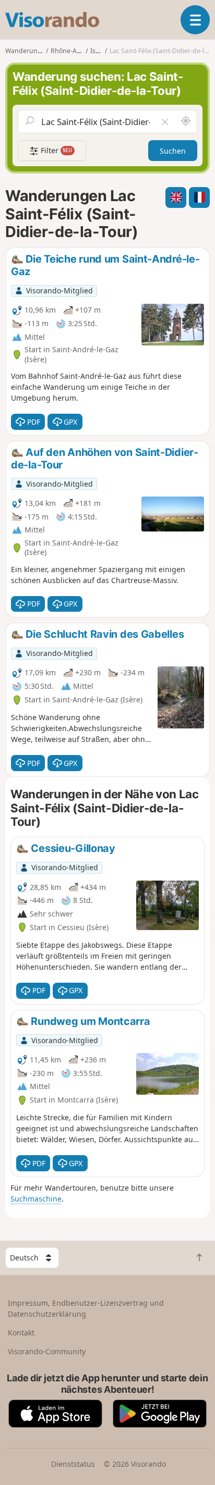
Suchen (173, 151)
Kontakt (21, 1333)
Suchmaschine (36, 1199)
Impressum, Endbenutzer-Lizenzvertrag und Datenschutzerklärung (86, 1308)
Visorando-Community (47, 1351)
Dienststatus (73, 1464)
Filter (56, 150)
